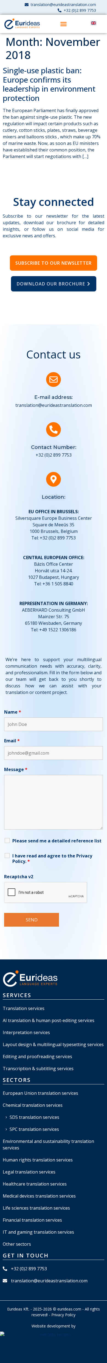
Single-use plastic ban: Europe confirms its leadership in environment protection (49, 84)
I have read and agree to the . (52, 858)
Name (12, 712)
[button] (63, 24)
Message (15, 769)
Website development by (53, 1326)
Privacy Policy (63, 1314)
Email (12, 740)
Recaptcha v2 (18, 876)
